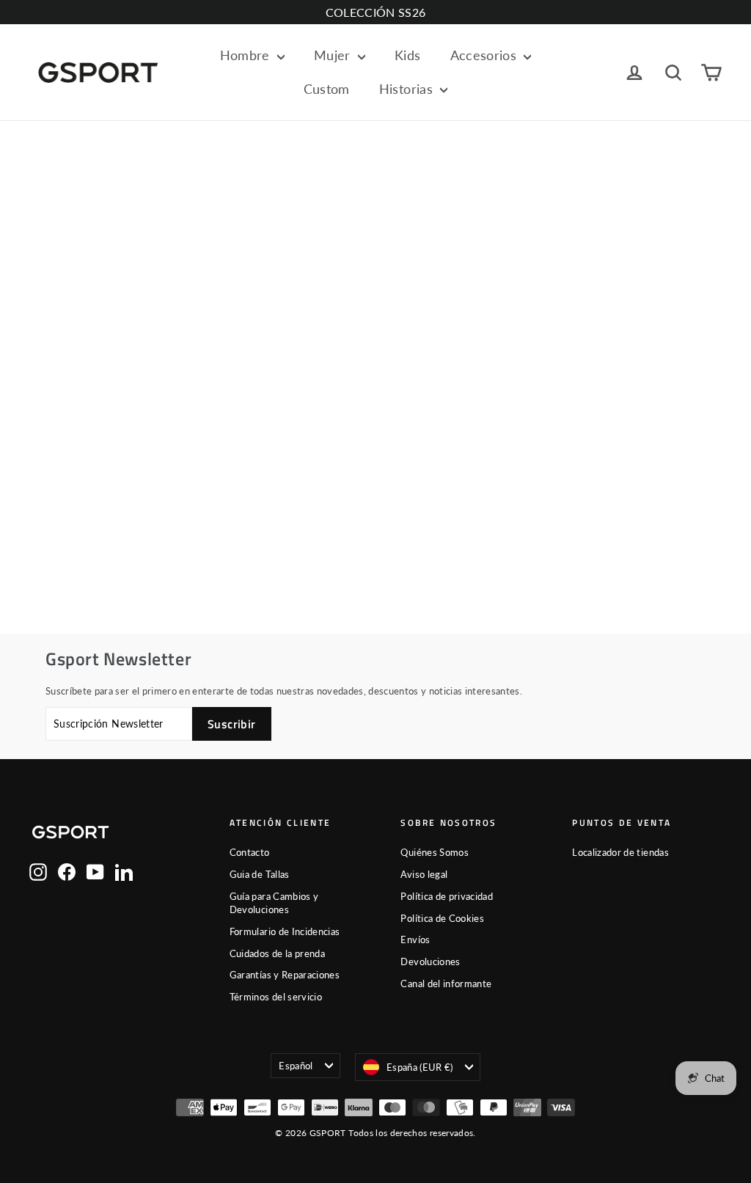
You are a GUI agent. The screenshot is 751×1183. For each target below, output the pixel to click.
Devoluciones (430, 961)
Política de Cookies (442, 918)
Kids (407, 55)
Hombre (247, 55)
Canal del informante (445, 983)
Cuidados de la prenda (277, 953)
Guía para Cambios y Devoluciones (274, 902)
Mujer (334, 55)
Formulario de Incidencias (285, 931)
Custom (327, 89)
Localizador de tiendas (620, 852)
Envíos (415, 939)
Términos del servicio (276, 997)
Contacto (250, 852)
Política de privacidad (446, 896)
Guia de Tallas (260, 874)
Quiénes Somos (434, 852)
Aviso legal (423, 874)
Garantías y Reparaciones (285, 975)
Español (295, 1066)
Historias (408, 89)
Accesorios (485, 55)
